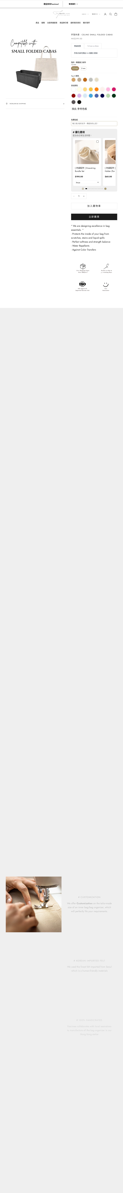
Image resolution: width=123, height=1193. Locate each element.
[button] (105, 189)
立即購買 (94, 216)
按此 (74, 109)
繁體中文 (95, 14)
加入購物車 (94, 206)
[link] (87, 152)
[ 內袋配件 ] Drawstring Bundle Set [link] (85, 170)
